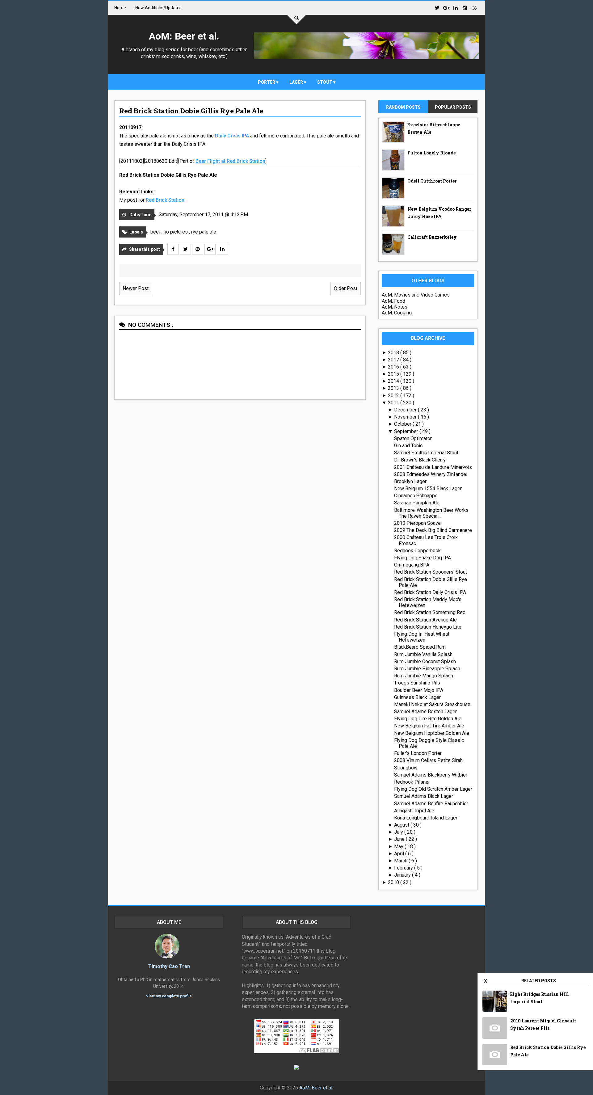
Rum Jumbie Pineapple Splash (427, 669)
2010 (394, 882)
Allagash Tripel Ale (414, 811)
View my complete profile (169, 996)
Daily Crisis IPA (232, 136)
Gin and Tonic (408, 446)
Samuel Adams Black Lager (423, 796)
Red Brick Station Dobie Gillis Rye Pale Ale (191, 110)
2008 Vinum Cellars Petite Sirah (428, 760)
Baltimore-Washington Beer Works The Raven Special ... (431, 513)
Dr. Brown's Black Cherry (420, 460)
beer (156, 232)
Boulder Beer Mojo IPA (418, 690)
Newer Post (136, 288)
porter (267, 82)
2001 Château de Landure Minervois (433, 467)
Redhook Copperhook (417, 551)
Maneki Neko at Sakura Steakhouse (432, 704)
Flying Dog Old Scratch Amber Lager (433, 789)
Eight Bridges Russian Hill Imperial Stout (539, 997)
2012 (394, 395)
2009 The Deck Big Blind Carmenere (433, 530)
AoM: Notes (394, 307)
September (406, 431)
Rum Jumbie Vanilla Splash (423, 654)
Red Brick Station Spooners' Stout (430, 572)
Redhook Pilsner (412, 782)
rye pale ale (203, 232)
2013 (394, 388)
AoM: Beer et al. (184, 36)
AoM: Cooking (397, 313)
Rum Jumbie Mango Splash (423, 676)
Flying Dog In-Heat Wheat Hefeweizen (421, 637)
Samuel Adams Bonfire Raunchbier (431, 804)
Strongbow (406, 768)
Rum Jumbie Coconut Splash (425, 661)
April (399, 854)
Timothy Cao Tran (169, 966)
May (399, 846)
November (406, 417)
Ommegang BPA (411, 565)
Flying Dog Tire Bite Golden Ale (427, 719)
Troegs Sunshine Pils (417, 683)
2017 (394, 360)
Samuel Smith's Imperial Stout (426, 453)
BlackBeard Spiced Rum (420, 647)
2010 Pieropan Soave (417, 523)
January (403, 875)
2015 (394, 374)
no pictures (176, 232)
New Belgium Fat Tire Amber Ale (429, 726)
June (400, 839)
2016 (394, 367)
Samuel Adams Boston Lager (425, 711)
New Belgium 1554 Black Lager (428, 488)
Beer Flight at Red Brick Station (230, 161)
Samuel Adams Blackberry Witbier (430, 775)
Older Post (345, 288)
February (404, 868)
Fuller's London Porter (418, 753)
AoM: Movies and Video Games (416, 295)
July (399, 832)
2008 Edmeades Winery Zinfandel (430, 474)
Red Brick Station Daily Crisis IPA (430, 592)
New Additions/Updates (158, 7)
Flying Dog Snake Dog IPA (422, 558)
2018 (394, 353)
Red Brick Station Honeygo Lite (427, 627)
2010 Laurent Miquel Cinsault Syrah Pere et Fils (543, 1024)
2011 (394, 403)
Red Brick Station (165, 200)
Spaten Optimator (413, 438)
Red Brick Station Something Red (429, 612)
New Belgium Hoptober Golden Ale (431, 733)
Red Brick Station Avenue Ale (425, 620)
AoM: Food (393, 301)
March (401, 861)
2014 (394, 381)
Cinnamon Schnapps (416, 496)
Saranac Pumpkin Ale (416, 503)
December (406, 410)
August (402, 825)
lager (296, 82)
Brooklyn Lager (410, 481)
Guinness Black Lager (417, 697)
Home (120, 7)
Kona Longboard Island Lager (425, 818)
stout (325, 82)
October (403, 424)
